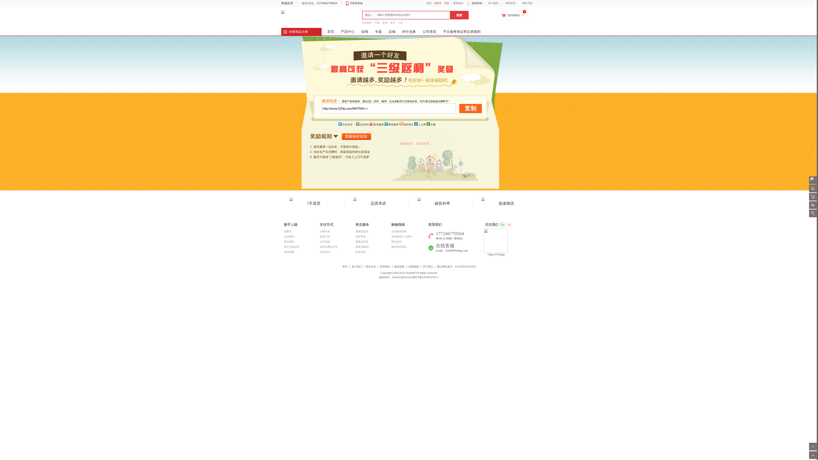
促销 (364, 31)
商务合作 (371, 266)
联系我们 (385, 266)
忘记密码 (289, 236)
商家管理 (510, 3)
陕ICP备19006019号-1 (426, 277)
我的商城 (477, 3)
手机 (377, 22)
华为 (392, 22)
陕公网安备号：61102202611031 (456, 266)
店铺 (392, 31)
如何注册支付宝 (329, 246)
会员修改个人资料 (401, 236)
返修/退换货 (362, 246)
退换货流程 (362, 241)
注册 (446, 3)
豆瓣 (433, 124)
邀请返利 (458, 3)
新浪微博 (378, 124)
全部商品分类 (298, 31)
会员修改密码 (399, 231)
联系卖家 (361, 251)
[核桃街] (283, 11)
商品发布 (396, 241)
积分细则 (289, 241)
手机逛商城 (356, 3)
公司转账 (325, 241)
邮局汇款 (325, 236)
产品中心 (347, 31)
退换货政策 (362, 231)
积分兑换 (409, 31)
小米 (400, 22)
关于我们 (428, 266)
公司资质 (429, 31)
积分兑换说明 (291, 246)
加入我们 (356, 266)
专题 (378, 31)
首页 (344, 266)
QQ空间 (364, 124)
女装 (384, 22)
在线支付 (325, 251)
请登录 (438, 3)
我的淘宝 (408, 124)
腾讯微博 (393, 124)
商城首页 (287, 3)
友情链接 (414, 266)
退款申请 (361, 236)
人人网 (422, 124)
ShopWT (367, 22)
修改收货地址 (399, 246)
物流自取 (399, 266)
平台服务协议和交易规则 (462, 31)
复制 (471, 108)
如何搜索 (289, 251)
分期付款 (325, 231)
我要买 (288, 231)
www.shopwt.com (402, 277)
